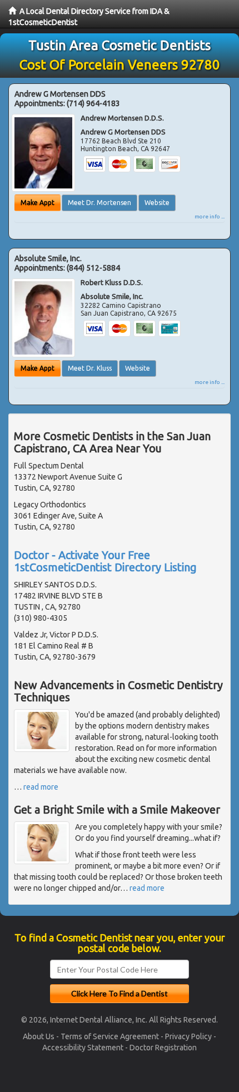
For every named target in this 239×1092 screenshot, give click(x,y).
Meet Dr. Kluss (90, 368)
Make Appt (37, 202)
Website (157, 202)
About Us (38, 1036)
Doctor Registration (163, 1047)
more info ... (210, 216)
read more (40, 786)
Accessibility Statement (82, 1047)
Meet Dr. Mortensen (99, 202)
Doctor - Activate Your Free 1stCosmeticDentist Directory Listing (105, 561)
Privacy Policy (188, 1036)
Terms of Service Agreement (110, 1036)
